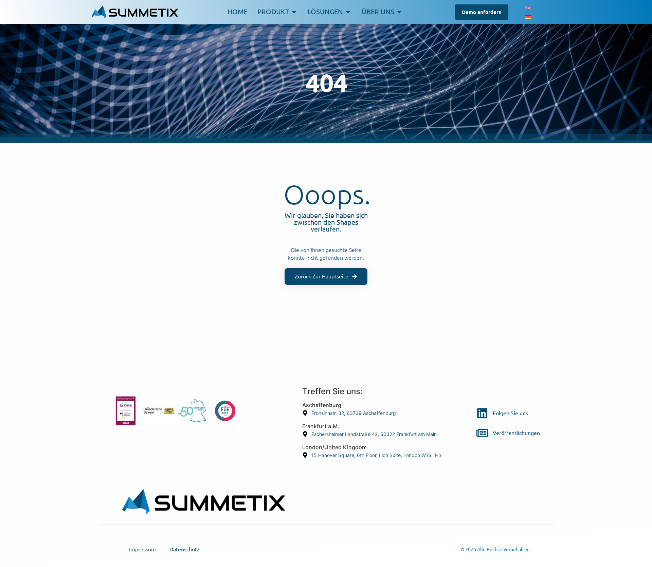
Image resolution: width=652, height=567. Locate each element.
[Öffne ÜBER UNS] (399, 12)
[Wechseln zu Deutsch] (527, 16)
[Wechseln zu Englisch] (527, 7)
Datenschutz (184, 549)
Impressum (142, 549)
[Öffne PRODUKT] (294, 12)
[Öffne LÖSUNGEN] (348, 12)
